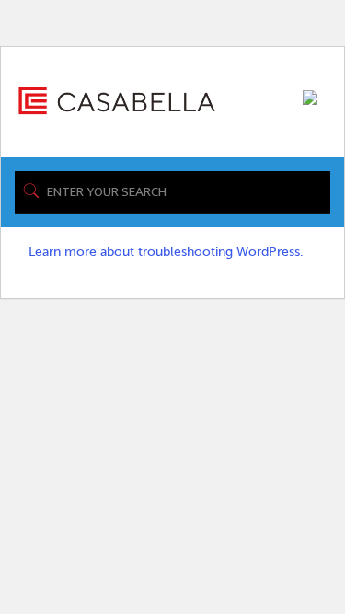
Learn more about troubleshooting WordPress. (166, 252)
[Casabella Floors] (117, 100)
